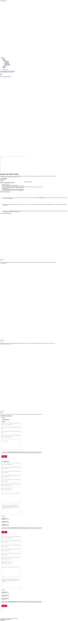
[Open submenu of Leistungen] (6, 60)
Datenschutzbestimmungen (14, 527)
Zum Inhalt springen (3, 0)
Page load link (2, 620)
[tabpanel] (21, 441)
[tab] (22, 417)
